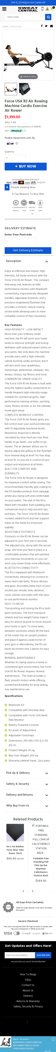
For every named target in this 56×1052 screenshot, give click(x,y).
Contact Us (28, 985)
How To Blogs (28, 974)
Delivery (28, 996)
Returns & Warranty (28, 1001)
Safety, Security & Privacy (28, 1006)
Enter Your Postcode (18, 234)
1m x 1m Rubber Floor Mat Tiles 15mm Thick (15, 850)
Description (13, 261)
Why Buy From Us (17, 805)
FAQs (28, 980)
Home (5, 26)
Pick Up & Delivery (18, 773)
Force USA (16, 26)
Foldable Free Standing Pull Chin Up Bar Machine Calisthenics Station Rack (41, 867)
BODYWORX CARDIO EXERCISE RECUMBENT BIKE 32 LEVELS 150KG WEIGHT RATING (27, 1045)
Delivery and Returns (19, 795)
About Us (28, 990)
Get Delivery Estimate (28, 250)
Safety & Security (17, 784)
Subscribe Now (43, 955)
